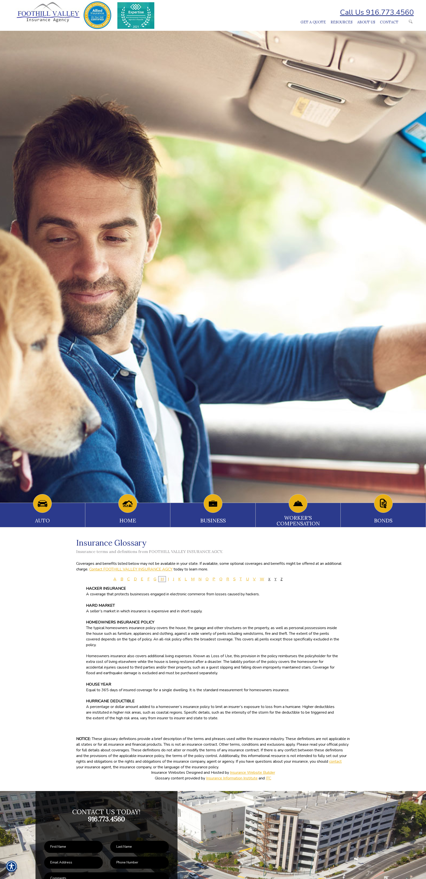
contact (335, 761)
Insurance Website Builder (252, 772)
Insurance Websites (168, 772)
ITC (268, 778)
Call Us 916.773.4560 (377, 12)
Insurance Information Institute (232, 778)
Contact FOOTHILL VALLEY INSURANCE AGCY (131, 569)
